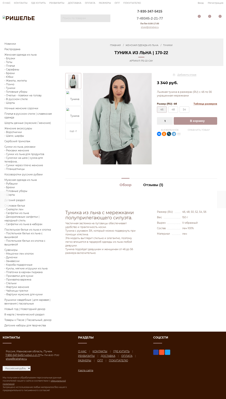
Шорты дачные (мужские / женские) (27, 123)
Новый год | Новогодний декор (24, 309)
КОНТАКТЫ (21, 2)
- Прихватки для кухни (18, 275)
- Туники (9, 88)
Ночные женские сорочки (21, 108)
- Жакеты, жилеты (15, 80)
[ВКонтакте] (159, 134)
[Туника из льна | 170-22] (117, 118)
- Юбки (8, 76)
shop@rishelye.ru (150, 27)
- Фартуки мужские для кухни (23, 294)
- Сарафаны (11, 69)
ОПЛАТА (90, 2)
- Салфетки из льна (16, 213)
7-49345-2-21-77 (150, 18)
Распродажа (12, 49)
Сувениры (11, 250)
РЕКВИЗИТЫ (56, 2)
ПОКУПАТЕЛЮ (132, 2)
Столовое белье (14, 205)
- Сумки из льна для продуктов (24, 154)
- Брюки (9, 73)
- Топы (8, 62)
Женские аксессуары (18, 128)
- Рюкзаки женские (16, 150)
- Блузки (9, 58)
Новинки (10, 43)
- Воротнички (13, 132)
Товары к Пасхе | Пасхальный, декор (28, 320)
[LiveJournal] (169, 134)
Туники (168, 45)
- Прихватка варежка (17, 279)
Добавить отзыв (186, 74)
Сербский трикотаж (17, 141)
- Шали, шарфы (14, 135)
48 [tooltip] (173, 109)
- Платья (9, 65)
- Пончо (9, 84)
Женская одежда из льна (20, 54)
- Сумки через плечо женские (23, 165)
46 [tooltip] (161, 109)
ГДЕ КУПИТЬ (38, 2)
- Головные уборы (15, 91)
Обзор (126, 185)
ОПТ (117, 2)
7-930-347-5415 (149, 11)
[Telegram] (174, 134)
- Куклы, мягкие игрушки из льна (25, 268)
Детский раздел (14, 200)
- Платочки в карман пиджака (23, 272)
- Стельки (10, 283)
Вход (201, 2)
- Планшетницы (14, 169)
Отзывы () (153, 185)
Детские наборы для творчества (25, 325)
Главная (115, 45)
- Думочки (10, 257)
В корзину (197, 121)
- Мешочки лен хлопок (19, 253)
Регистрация (215, 2)
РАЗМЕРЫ (105, 2)
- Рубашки (11, 183)
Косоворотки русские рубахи (23, 174)
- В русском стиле (16, 99)
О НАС (6, 2)
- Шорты (9, 102)
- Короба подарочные (18, 264)
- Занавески (12, 261)
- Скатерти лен (13, 209)
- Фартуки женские (16, 287)
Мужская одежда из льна (20, 180)
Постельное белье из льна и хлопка (27, 229)
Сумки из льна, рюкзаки (19, 146)
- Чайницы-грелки (16, 290)
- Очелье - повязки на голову (23, 95)
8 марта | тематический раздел (24, 314)
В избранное (169, 129)
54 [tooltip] (184, 109)
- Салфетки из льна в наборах (23, 224)
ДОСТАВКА (74, 2)
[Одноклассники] (164, 134)
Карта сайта (85, 370)
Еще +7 (73, 131)
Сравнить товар (198, 129)
